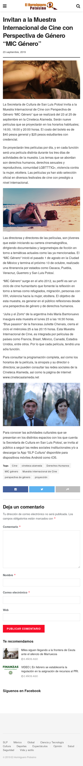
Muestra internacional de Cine (40, 471)
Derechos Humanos (58, 465)
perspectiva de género (17, 477)
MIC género (11, 471)
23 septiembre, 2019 (14, 52)
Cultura (7, 746)
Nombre (9, 575)
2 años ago (30, 676)
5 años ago (30, 658)
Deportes (22, 746)
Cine (14, 465)
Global (31, 742)
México (18, 742)
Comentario (12, 527)
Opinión (57, 746)
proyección (41, 477)
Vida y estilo (27, 750)
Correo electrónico (16, 592)
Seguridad (8, 750)
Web (6, 610)
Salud (71, 746)
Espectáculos (40, 746)
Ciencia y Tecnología (52, 742)
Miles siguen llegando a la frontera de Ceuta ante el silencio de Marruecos (48, 652)
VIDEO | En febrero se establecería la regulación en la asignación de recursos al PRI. (50, 669)
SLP (5, 742)
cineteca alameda (32, 465)
